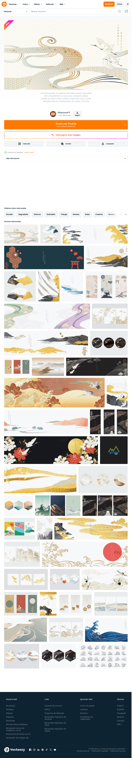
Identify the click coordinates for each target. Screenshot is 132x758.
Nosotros (82, 712)
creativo (99, 213)
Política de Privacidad (98, 750)
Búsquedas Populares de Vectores (54, 716)
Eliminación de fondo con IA (18, 733)
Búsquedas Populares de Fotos (54, 722)
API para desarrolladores (16, 723)
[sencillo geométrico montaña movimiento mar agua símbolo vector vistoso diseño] (114, 449)
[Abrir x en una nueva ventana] (51, 749)
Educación (10, 719)
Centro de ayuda (86, 704)
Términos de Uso (81, 750)
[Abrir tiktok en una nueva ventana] (47, 749)
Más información (12, 157)
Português (119, 712)
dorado (9, 213)
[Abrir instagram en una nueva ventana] (34, 749)
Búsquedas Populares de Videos (54, 728)
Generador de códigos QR (17, 736)
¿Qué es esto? (29, 151)
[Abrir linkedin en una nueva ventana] (38, 749)
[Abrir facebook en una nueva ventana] (30, 749)
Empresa (9, 715)
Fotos (25, 4)
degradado (23, 213)
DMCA (46, 708)
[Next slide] (122, 213)
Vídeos (37, 4)
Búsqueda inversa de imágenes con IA (15, 728)
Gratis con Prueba (65, 123)
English (118, 704)
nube (87, 213)
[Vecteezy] (4, 4)
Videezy (9, 712)
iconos (111, 213)
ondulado (51, 213)
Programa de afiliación (53, 712)
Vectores (12, 4)
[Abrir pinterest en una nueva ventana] (43, 749)
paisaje (64, 213)
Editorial (49, 4)
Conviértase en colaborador (85, 716)
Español (118, 708)
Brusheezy (10, 704)
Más (61, 4)
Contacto (82, 708)
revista (76, 213)
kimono (37, 213)
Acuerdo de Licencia (52, 704)
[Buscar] (117, 11)
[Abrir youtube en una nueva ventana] (55, 749)
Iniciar (117, 4)
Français (119, 719)
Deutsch (118, 715)
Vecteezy (9, 708)
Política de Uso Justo (116, 750)
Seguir (76, 114)
